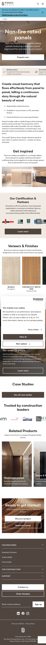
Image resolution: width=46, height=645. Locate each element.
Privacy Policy (30, 624)
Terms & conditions (17, 624)
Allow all (23, 337)
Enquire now (23, 57)
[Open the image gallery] (17, 177)
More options (21, 344)
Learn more (23, 231)
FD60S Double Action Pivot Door (15, 15)
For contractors (11, 569)
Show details (33, 330)
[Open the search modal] (38, 4)
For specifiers (9, 545)
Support (6, 576)
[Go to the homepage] (8, 4)
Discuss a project (23, 518)
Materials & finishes (9, 552)
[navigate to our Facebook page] (23, 614)
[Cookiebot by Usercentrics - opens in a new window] (33, 299)
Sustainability (7, 557)
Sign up (38, 604)
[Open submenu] (42, 545)
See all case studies (23, 395)
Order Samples (23, 594)
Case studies (7, 562)
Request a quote (23, 525)
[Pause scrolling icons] (38, 221)
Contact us (23, 587)
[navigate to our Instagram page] (27, 614)
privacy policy (36, 320)
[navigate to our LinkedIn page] (18, 614)
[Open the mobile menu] (42, 4)
